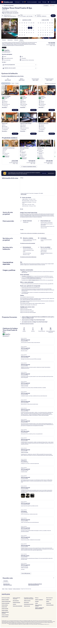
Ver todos (4, 62)
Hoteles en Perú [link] (4, 606)
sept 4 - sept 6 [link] (35, 79)
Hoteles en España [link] (5, 610)
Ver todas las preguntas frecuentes (27, 323)
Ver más (21, 208)
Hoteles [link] (3, 588)
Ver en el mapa (23, 194)
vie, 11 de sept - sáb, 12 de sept (26, 16)
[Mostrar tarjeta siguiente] (55, 152)
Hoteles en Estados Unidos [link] (6, 601)
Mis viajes (44, 2)
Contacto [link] (14, 604)
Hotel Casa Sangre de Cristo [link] (33, 584)
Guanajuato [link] (10, 588)
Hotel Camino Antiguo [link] (7, 584)
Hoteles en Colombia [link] (5, 599)
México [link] (6, 588)
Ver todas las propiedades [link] (9, 5)
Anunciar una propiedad (32, 2)
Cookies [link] (36, 603)
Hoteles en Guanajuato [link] (16, 588)
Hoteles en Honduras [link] (5, 614)
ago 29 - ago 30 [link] (8, 79)
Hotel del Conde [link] (6, 583)
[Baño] (28, 496)
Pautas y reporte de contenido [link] (38, 605)
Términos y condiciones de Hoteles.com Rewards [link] (39, 608)
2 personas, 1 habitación (41, 16)
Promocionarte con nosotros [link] (28, 604)
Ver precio (15, 110)
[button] (22, 25)
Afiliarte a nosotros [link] (27, 600)
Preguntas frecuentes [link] (16, 602)
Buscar (53, 15)
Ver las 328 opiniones (6, 51)
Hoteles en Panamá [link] (5, 616)
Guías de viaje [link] (48, 603)
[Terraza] (23, 496)
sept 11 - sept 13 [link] (49, 79)
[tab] (6, 581)
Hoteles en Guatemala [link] (5, 603)
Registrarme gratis (51, 173)
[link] (52, 5)
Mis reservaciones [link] (16, 600)
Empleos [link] (47, 601)
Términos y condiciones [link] (39, 599)
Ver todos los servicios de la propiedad (27, 243)
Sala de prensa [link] (26, 602)
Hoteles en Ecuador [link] (5, 608)
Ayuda (39, 2)
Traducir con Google (24, 385)
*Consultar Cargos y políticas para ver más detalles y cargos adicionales (31, 233)
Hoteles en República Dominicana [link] (5, 612)
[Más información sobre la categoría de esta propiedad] (6, 9)
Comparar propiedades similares (29, 166)
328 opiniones (5, 335)
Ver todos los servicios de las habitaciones (28, 256)
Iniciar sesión (53, 2)
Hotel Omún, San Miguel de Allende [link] (35, 583)
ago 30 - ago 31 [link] (21, 79)
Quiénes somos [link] (48, 599)
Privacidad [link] (36, 601)
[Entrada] (32, 496)
